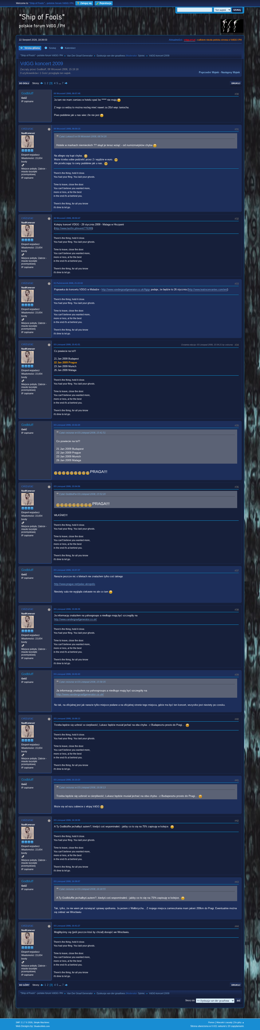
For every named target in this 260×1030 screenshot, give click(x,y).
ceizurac (27, 128)
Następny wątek (230, 72)
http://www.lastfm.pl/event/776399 (73, 228)
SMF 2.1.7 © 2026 (24, 1022)
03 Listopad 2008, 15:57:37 (67, 570)
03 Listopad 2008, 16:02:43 (67, 674)
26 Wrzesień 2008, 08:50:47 (67, 218)
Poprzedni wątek (209, 72)
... (60, 83)
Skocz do (190, 1000)
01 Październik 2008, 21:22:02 (68, 283)
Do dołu (24, 83)
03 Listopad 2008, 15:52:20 (67, 425)
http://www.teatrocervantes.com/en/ (207, 289)
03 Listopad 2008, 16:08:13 (67, 718)
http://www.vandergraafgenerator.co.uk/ (75, 619)
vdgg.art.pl (189, 40)
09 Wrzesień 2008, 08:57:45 (67, 93)
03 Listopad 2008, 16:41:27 (67, 926)
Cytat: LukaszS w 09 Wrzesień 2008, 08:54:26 (83, 136)
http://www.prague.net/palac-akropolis (74, 584)
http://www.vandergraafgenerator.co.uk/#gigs (125, 289)
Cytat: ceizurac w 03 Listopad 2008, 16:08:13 (82, 787)
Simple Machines (41, 1022)
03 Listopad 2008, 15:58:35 (67, 609)
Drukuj (235, 83)
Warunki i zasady (224, 1022)
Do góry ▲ (239, 1022)
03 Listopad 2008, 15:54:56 (67, 486)
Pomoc (211, 1022)
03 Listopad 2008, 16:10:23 (67, 780)
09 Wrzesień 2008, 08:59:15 (67, 129)
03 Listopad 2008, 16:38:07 (67, 881)
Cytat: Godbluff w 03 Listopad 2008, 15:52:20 (82, 494)
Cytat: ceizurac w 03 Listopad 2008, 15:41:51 (82, 432)
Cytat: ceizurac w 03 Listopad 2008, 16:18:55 (82, 889)
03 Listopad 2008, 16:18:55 (67, 820)
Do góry (24, 985)
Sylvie (141, 55)
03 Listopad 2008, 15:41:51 (67, 344)
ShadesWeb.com (42, 1026)
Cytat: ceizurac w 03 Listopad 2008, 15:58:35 (82, 682)
